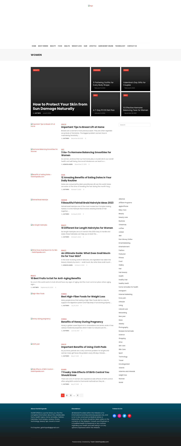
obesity (121, 324)
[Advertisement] (90, 27)
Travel (121, 360)
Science (122, 335)
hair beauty (123, 272)
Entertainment (124, 247)
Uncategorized (124, 364)
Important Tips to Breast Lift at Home (82, 127)
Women (63, 369)
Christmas (122, 225)
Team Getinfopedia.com (99, 442)
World (121, 382)
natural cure (123, 309)
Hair (85, 46)
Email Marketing (124, 243)
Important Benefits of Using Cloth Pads (83, 347)
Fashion (97, 70)
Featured (122, 254)
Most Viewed (43, 46)
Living (121, 305)
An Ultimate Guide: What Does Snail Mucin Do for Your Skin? (85, 255)
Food (60, 46)
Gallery (121, 265)
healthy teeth (124, 283)
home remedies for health (128, 287)
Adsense (122, 199)
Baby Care (122, 210)
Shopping (122, 338)
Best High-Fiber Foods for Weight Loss (83, 296)
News (121, 320)
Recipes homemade (126, 331)
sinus (120, 342)
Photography (123, 327)
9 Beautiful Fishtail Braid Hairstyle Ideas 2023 (87, 202)
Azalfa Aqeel (68, 164)
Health (67, 46)
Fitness (64, 294)
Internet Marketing (125, 294)
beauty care (123, 217)
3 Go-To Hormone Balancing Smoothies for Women (86, 154)
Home (34, 46)
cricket (121, 232)
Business (122, 221)
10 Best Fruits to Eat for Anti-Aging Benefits (56, 278)
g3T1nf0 (66, 138)
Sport (121, 353)
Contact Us (132, 46)
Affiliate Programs (125, 203)
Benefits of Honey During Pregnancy (82, 321)
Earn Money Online (105, 46)
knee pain (122, 298)
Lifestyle (92, 46)
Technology (120, 46)
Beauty (53, 46)
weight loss (123, 375)
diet (95, 95)
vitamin (121, 368)
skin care (122, 346)
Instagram (122, 291)
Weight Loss (77, 46)
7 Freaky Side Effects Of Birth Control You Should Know (85, 374)
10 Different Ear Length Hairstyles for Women (87, 228)
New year (122, 316)
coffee (121, 228)
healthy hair (123, 280)
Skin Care (122, 349)
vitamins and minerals (127, 371)
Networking (123, 313)
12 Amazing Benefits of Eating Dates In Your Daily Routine (86, 179)
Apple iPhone (123, 206)
